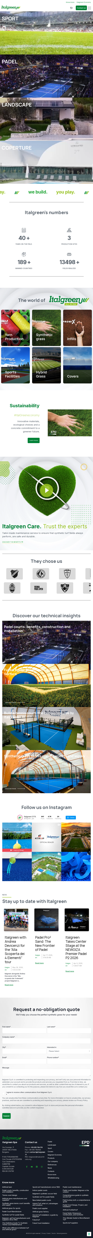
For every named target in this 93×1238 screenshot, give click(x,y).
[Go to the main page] (10, 8)
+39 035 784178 (37, 1147)
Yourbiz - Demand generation (59, 1233)
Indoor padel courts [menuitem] (40, 1190)
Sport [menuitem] (50, 1148)
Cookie (48, 1233)
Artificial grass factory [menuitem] (41, 1211)
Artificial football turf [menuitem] (70, 1210)
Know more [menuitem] (52, 1174)
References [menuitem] (52, 1165)
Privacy (44, 1233)
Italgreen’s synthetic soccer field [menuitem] (45, 1193)
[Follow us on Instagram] (42, 1167)
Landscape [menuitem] (52, 1145)
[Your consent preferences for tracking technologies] (89, 1234)
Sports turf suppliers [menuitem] (70, 1223)
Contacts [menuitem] (51, 1171)
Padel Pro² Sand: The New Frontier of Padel (45, 943)
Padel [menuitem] (50, 1141)
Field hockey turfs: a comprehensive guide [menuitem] (76, 1200)
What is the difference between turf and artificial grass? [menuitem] (15, 1228)
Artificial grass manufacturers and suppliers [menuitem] (14, 1199)
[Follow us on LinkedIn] (37, 1167)
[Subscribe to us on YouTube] (32, 1167)
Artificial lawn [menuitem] (7, 1187)
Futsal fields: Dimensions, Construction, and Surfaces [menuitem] (73, 1214)
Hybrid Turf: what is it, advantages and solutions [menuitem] (45, 1204)
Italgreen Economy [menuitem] (55, 1155)
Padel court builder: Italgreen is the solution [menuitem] (76, 1191)
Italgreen (7, 968)
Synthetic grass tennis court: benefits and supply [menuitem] (16, 1204)
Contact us (81, 8)
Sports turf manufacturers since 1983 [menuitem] (46, 1187)
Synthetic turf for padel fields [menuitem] (13, 1215)
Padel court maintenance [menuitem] (72, 1187)
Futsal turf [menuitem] (36, 1220)
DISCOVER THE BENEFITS (11, 542)
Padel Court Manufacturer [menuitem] (12, 1211)
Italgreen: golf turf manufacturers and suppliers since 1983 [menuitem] (16, 1219)
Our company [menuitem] (53, 1161)
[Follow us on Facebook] (27, 1167)
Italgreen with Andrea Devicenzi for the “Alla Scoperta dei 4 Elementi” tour (15, 949)
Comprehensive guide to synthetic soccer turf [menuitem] (76, 1196)
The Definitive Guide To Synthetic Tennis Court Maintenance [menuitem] (15, 1223)
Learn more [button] (33, 440)
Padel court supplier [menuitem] (40, 1208)
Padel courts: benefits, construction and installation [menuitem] (15, 1191)
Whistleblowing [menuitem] (53, 1178)
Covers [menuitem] (50, 1151)
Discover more (8, 50)
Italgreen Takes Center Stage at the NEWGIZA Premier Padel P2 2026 (76, 947)
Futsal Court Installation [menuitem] (41, 1223)
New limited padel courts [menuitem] (42, 1200)
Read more (9, 985)
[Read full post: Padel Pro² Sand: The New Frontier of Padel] (46, 920)
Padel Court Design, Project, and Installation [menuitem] (75, 1205)
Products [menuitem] (51, 1158)
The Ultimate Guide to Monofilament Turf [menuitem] (76, 1218)
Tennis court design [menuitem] (9, 1195)
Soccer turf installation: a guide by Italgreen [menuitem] (45, 1215)
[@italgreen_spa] (20, 817)
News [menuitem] (50, 1168)
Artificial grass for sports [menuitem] (11, 1208)
